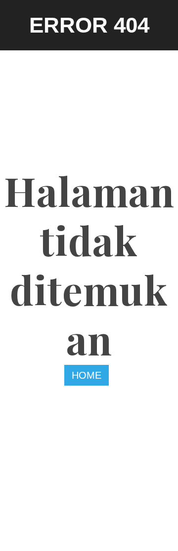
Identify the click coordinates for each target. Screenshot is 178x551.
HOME (86, 375)
